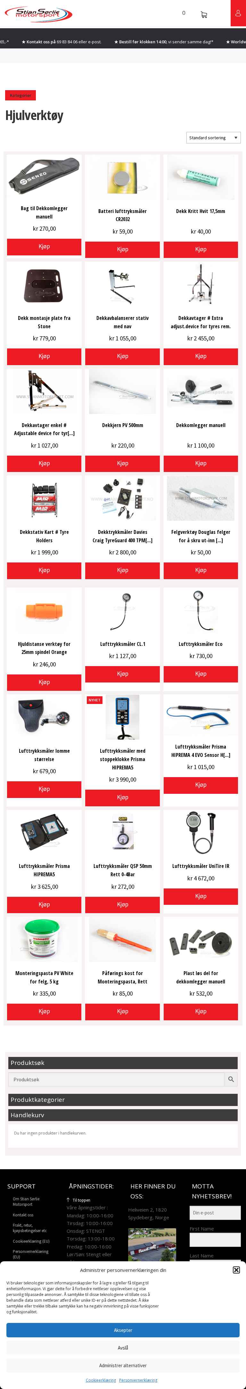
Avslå (123, 1348)
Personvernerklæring (138, 1380)
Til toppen (81, 1200)
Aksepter (123, 1330)
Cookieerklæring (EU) (31, 1241)
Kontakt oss (23, 1215)
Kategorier (20, 95)
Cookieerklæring (101, 1380)
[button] (236, 1270)
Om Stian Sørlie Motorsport (26, 1201)
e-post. (95, 42)
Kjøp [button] (44, 246)
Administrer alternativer (123, 1365)
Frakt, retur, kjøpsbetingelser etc (30, 1227)
